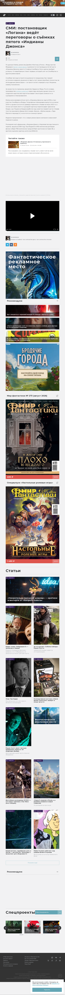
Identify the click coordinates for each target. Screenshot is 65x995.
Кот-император (15, 52)
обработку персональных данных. (45, 984)
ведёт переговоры (20, 67)
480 (56, 227)
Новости (11, 23)
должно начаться (22, 91)
